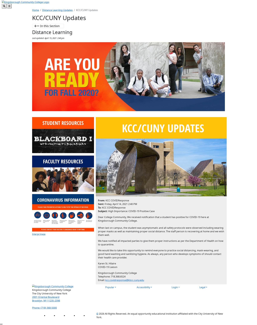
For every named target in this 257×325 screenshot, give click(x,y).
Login (175, 287)
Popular (109, 287)
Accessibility (143, 287)
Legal (202, 287)
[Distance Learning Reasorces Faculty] (63, 173)
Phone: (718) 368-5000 (44, 307)
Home (35, 10)
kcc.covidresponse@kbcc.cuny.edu (124, 280)
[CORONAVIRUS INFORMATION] (63, 213)
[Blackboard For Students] (63, 135)
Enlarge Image (39, 234)
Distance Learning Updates (57, 10)
